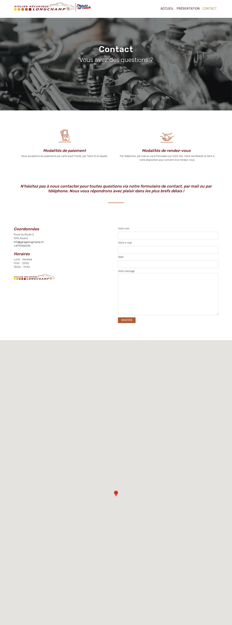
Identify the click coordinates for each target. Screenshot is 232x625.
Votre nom (123, 228)
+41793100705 (22, 245)
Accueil (167, 8)
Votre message (126, 271)
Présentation (188, 8)
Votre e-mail (125, 242)
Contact (209, 8)
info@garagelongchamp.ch (29, 242)
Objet (121, 256)
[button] (116, 493)
